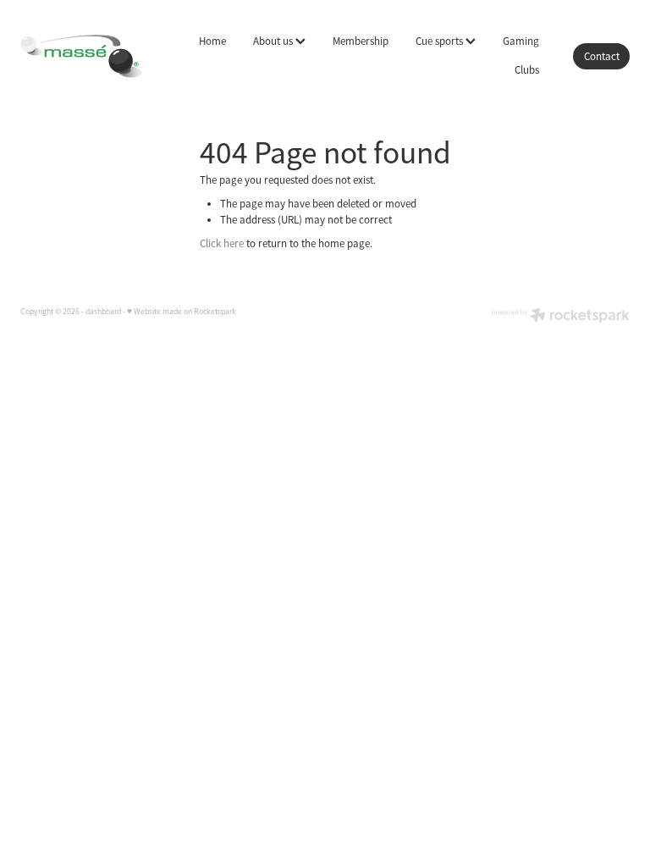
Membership (360, 41)
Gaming (521, 41)
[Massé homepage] (81, 56)
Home (212, 41)
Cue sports (440, 41)
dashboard (103, 311)
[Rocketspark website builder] (561, 317)
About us (274, 41)
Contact (602, 56)
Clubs (527, 70)
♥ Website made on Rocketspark (181, 311)
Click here (222, 243)
